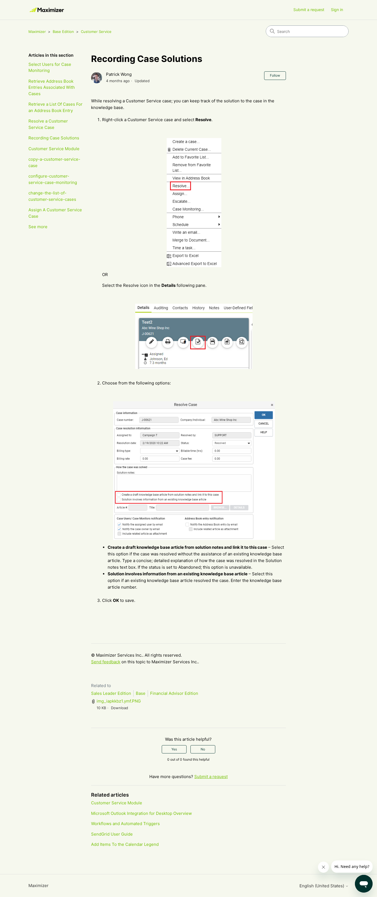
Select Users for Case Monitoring (49, 67)
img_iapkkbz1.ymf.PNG (119, 701)
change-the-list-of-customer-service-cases (52, 196)
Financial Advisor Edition (174, 693)
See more (37, 226)
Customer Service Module (53, 148)
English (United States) (322, 885)
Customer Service (96, 31)
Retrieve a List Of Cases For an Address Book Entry (55, 107)
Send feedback (105, 661)
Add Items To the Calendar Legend (125, 844)
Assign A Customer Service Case (55, 213)
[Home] (47, 10)
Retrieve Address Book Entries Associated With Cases (51, 87)
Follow (275, 75)
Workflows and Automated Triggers (125, 823)
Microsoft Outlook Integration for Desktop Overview (141, 813)
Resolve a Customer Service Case (48, 124)
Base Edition (63, 31)
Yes (174, 749)
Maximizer (37, 31)
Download (119, 708)
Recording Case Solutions (53, 138)
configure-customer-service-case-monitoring (52, 179)
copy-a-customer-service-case (54, 162)
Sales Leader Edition (111, 693)
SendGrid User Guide (112, 834)
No (203, 749)
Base (140, 693)
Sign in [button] (337, 9)
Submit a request (308, 9)
